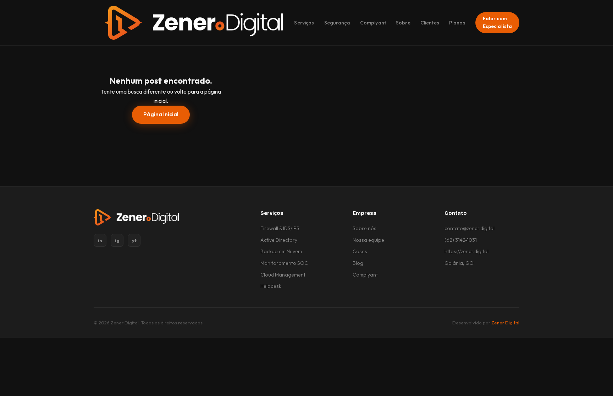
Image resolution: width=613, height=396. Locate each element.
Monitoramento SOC (284, 263)
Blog (358, 263)
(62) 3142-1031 (460, 240)
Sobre (403, 22)
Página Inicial (160, 114)
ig (117, 240)
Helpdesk (270, 286)
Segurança (337, 22)
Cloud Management (282, 275)
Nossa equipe (368, 240)
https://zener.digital (466, 251)
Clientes (429, 22)
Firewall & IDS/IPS (279, 228)
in (100, 240)
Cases (360, 251)
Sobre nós (364, 228)
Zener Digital (505, 322)
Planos (457, 22)
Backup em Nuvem (281, 251)
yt (134, 240)
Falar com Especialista (497, 22)
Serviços (304, 22)
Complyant (373, 22)
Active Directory (278, 240)
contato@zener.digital (469, 228)
